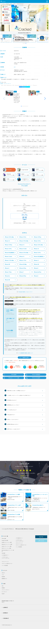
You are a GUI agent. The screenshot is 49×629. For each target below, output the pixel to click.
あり (15, 67)
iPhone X (7, 268)
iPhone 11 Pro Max (9, 260)
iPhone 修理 (4, 538)
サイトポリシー (4, 591)
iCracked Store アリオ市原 (14, 514)
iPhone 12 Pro (37, 252)
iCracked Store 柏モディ (38, 505)
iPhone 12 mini (8, 256)
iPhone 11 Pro (22, 260)
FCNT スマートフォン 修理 (6, 548)
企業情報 (4, 607)
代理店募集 (5, 618)
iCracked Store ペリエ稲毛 (14, 494)
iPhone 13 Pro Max (38, 244)
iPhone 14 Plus (8, 244)
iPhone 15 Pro (22, 237)
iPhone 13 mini (23, 248)
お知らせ (3, 572)
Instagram (31, 528)
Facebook (18, 528)
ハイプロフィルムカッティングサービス (5, 558)
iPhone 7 (21, 272)
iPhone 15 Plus (37, 237)
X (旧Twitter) (25, 528)
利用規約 (3, 587)
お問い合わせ (41, 540)
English (3, 593)
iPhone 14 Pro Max (23, 241)
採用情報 (4, 612)
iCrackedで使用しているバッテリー (26, 291)
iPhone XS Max (23, 264)
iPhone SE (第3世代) (9, 252)
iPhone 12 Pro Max (23, 252)
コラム (3, 574)
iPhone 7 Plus (8, 272)
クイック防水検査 (5, 565)
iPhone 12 (21, 256)
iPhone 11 (36, 260)
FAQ (2, 585)
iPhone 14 (21, 244)
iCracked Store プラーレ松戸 (14, 505)
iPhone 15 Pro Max (9, 237)
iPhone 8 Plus (22, 268)
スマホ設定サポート (5, 555)
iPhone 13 (36, 248)
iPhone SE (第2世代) (38, 256)
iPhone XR (7, 264)
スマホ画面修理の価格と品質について (25, 353)
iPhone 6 (36, 276)
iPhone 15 (7, 241)
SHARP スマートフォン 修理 (7, 542)
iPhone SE (7, 279)
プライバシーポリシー (5, 589)
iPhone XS (36, 264)
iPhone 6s (7, 276)
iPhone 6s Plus (37, 272)
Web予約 (41, 537)
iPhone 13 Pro (8, 248)
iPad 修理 (3, 553)
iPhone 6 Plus (22, 276)
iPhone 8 (36, 268)
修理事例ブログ (4, 578)
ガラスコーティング (5, 561)
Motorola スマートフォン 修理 (7, 544)
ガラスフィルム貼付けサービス (7, 563)
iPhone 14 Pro (37, 241)
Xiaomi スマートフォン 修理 (6, 546)
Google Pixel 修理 (5, 540)
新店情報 (3, 576)
